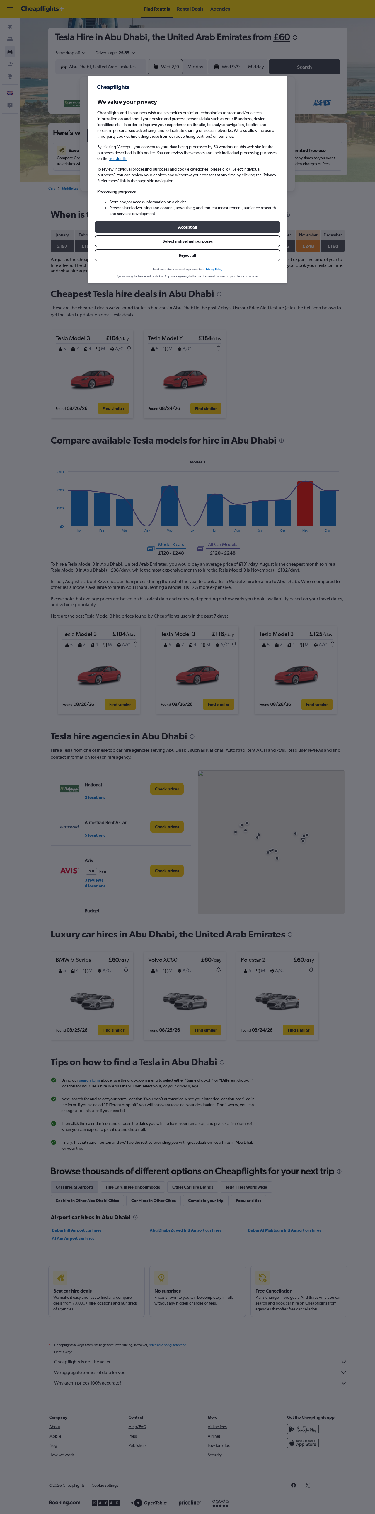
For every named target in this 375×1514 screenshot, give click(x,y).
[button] (187, 227)
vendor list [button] (118, 158)
